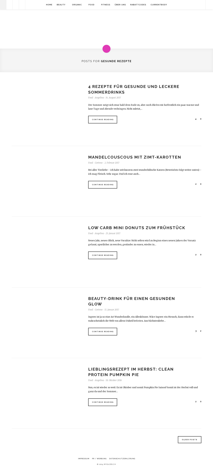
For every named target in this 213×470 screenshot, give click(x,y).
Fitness (105, 5)
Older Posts (189, 440)
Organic (77, 5)
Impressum (83, 459)
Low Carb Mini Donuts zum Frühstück (136, 227)
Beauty (61, 5)
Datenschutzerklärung (122, 459)
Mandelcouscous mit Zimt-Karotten (134, 157)
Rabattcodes (138, 5)
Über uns (120, 5)
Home (49, 5)
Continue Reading (103, 119)
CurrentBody (159, 5)
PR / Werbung (99, 459)
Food (92, 5)
